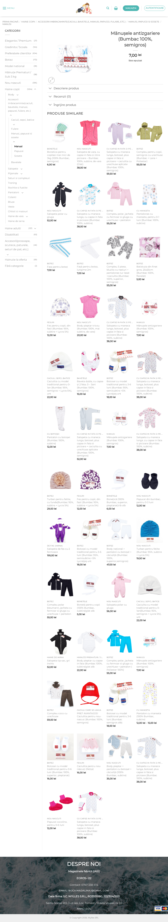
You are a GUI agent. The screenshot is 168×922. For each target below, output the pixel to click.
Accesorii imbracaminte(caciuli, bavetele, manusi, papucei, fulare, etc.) (82, 21)
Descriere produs (66, 88)
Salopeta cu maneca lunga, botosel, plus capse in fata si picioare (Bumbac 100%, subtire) (118, 331)
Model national (14, 66)
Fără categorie (14, 265)
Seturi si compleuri (19, 178)
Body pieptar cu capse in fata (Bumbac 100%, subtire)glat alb (90, 663)
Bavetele (16, 162)
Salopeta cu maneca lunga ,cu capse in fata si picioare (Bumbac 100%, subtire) (149, 442)
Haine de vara (15, 216)
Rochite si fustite (17, 187)
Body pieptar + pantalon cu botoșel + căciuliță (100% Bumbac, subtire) (119, 771)
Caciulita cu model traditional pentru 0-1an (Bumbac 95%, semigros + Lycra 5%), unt (59, 387)
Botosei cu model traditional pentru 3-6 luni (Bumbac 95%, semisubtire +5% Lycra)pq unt (119, 387)
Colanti (12, 197)
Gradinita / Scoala (16, 47)
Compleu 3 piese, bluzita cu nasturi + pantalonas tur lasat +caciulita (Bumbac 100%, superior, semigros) (118, 274)
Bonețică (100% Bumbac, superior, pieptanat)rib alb (117, 502)
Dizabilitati (12, 234)
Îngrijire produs (65, 105)
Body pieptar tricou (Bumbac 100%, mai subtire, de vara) (88, 328)
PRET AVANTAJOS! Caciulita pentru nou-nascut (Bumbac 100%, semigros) (90, 718)
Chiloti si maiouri (18, 211)
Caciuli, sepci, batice (22, 119)
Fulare (14, 128)
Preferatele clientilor (18, 53)
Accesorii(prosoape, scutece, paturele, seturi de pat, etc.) (17, 245)
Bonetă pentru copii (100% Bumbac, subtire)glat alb (88, 607)
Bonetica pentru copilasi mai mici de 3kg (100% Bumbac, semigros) (58, 156)
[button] (8, 8)
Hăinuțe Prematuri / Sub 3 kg (18, 74)
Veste (11, 206)
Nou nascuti (13, 82)
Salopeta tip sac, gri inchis (58, 662)
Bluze (11, 201)
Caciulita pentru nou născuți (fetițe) (88, 768)
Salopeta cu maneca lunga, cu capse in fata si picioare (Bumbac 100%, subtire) (90, 218)
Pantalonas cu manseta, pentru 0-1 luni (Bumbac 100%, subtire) (147, 218)
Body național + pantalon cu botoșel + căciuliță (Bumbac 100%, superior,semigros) (119, 555)
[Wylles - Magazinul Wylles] (84, 8)
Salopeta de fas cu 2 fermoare (58, 550)
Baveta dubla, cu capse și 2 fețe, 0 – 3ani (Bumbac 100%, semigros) (90, 386)
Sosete (18, 155)
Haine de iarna (16, 221)
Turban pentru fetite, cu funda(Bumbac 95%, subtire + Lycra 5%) (60, 502)
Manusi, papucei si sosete (143, 21)
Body (11, 94)
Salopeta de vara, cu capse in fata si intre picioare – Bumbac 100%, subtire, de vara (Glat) (89, 158)
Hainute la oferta (16, 259)
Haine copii (28, 21)
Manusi (6, 24)
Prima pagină (10, 21)
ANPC (80, 908)
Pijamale (13, 173)
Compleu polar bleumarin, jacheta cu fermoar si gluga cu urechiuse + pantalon (59, 609)
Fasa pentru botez (57, 266)
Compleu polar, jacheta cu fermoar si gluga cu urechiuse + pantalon (120, 216)
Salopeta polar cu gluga (57, 215)
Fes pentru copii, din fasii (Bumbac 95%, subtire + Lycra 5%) (58, 328)
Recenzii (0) (62, 96)
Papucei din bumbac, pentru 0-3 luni (148, 501)
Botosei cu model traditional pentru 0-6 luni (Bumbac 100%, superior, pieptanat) (59, 771)
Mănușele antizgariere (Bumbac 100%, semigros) (149, 328)
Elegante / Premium (18, 40)
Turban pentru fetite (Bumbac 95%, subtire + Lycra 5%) (149, 551)
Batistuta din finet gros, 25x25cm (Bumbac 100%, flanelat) (146, 271)
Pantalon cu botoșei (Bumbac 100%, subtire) (58, 440)
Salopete (13, 168)
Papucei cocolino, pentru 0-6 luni (57, 823)
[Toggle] (35, 89)
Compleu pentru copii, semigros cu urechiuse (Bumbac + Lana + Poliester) (149, 156)
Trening (12, 182)
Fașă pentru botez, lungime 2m (87, 268)
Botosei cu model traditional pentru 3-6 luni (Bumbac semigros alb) (119, 718)
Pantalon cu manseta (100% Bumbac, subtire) (148, 716)
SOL (88, 908)
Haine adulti (13, 228)
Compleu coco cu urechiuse (57, 715)
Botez (9, 59)
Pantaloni (13, 192)
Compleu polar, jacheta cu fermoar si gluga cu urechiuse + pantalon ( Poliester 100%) (120, 665)
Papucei (18, 151)
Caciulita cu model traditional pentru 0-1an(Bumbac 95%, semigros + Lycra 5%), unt (148, 610)
